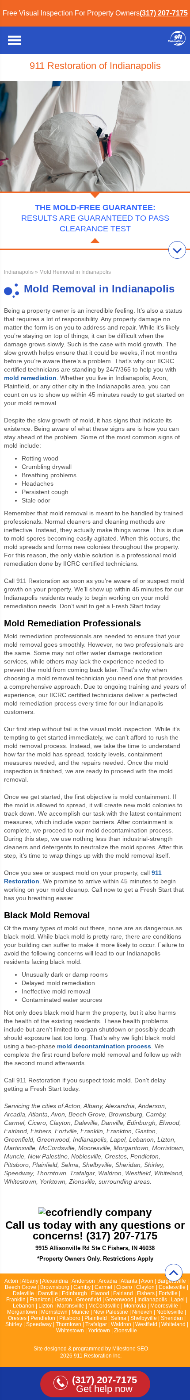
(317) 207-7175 (164, 13)
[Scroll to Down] (177, 250)
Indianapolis (19, 272)
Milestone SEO (130, 1349)
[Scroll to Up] (173, 1272)
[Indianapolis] (177, 43)
